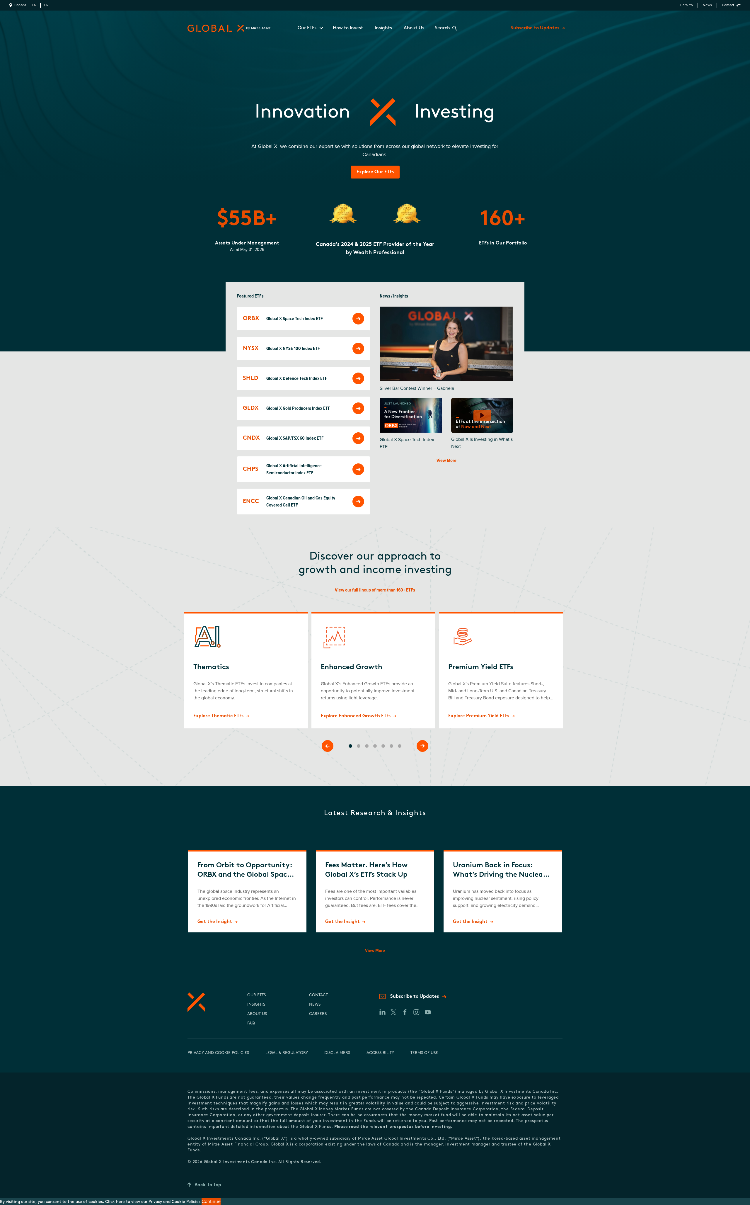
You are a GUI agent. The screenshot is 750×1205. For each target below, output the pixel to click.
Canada (20, 5)
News (707, 5)
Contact (728, 5)
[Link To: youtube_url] (427, 1012)
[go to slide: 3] (367, 746)
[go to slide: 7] (399, 746)
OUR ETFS (256, 995)
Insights (383, 28)
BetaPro (686, 5)
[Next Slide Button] (422, 746)
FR (46, 5)
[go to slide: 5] (383, 746)
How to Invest (348, 28)
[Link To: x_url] (393, 1012)
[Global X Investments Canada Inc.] (228, 28)
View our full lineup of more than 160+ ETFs (375, 590)
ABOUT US (257, 1014)
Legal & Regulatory (286, 1053)
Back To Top (208, 1185)
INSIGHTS (256, 1004)
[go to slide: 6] (391, 746)
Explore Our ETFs (375, 172)
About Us (414, 28)
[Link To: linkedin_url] (382, 1012)
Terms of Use (424, 1053)
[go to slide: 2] (358, 746)
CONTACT (318, 995)
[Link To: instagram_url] (416, 1012)
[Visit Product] (358, 318)
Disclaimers (337, 1053)
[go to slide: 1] (350, 746)
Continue (211, 1201)
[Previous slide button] (327, 746)
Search (442, 28)
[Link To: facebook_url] (404, 1012)
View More (446, 460)
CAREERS (318, 1014)
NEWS (315, 1004)
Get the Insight (214, 922)
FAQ (251, 1023)
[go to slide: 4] (375, 746)
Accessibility (380, 1053)
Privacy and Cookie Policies (218, 1053)
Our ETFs (307, 28)
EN (34, 5)
